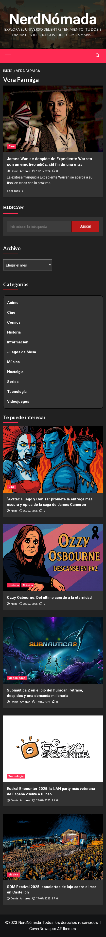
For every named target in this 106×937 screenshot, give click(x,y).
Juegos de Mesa (21, 352)
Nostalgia (15, 372)
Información (17, 342)
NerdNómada (53, 19)
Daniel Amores (20, 171)
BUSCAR (13, 207)
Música (13, 362)
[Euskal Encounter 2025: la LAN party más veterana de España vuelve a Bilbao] (53, 748)
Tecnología (17, 391)
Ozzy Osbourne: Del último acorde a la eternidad (49, 597)
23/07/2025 (30, 603)
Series (12, 381)
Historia (14, 332)
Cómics (13, 322)
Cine (11, 146)
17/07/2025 (43, 702)
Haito (14, 511)
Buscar (85, 226)
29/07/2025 (30, 511)
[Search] (97, 55)
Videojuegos (18, 401)
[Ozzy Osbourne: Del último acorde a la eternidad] (53, 557)
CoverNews (39, 928)
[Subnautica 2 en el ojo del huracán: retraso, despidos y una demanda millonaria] (53, 650)
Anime (12, 302)
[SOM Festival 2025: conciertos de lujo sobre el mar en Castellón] (53, 847)
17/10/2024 (43, 171)
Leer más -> (15, 191)
